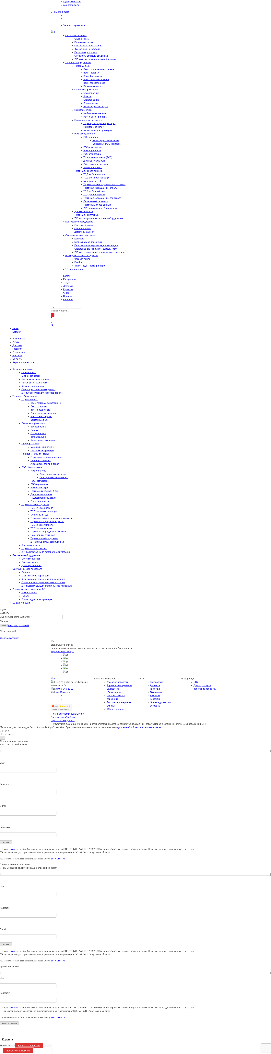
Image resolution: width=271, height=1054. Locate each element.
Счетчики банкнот (83, 225)
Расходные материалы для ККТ (81, 255)
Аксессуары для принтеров (97, 130)
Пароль (4, 621)
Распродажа (18, 338)
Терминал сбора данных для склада (102, 198)
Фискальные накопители (87, 49)
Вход (4, 626)
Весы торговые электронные (98, 69)
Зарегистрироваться (74, 25)
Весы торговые (91, 73)
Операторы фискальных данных (91, 56)
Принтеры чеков (83, 110)
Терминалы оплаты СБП (87, 215)
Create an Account (9, 638)
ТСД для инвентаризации (96, 177)
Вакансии (17, 355)
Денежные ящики (83, 211)
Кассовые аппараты (76, 35)
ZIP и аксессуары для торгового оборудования (98, 218)
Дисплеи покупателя (94, 161)
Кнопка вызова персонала (88, 242)
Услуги (15, 342)
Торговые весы (82, 66)
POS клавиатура (92, 154)
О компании (18, 352)
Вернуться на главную (62, 651)
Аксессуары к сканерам (95, 106)
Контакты (17, 359)
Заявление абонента (205, 689)
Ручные (87, 96)
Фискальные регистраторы (88, 45)
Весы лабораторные (94, 83)
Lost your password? (18, 625)
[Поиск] (52, 315)
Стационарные (91, 100)
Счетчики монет (82, 228)
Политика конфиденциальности (67, 714)
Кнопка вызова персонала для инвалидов (96, 245)
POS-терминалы (92, 150)
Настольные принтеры (95, 117)
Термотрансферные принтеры (99, 123)
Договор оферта (202, 685)
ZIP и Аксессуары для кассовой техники (95, 59)
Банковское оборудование (79, 222)
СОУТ (197, 682)
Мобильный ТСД (92, 181)
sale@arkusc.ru (71, 5)
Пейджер (79, 238)
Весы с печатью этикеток (96, 79)
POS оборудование (84, 133)
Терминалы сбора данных (88, 171)
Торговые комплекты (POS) (97, 157)
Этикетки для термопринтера (89, 266)
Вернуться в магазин (29, 1045)
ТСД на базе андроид (94, 174)
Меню (15, 328)
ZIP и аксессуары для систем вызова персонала (99, 252)
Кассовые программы (85, 52)
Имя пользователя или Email (16, 617)
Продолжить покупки (18, 1050)
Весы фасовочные (93, 76)
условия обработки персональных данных (140, 727)
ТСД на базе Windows (94, 191)
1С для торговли (74, 269)
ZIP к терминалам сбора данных (100, 208)
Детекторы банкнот (84, 232)
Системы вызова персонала (80, 235)
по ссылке (190, 849)
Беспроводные (91, 93)
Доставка (17, 345)
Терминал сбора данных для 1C (100, 188)
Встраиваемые (91, 103)
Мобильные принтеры (95, 113)
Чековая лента (82, 259)
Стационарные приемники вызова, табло (96, 249)
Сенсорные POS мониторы (106, 144)
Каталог (16, 332)
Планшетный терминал (95, 201)
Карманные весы (92, 86)
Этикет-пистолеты (92, 167)
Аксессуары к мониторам (105, 140)
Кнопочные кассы (83, 42)
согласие (13, 849)
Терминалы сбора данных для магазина (104, 184)
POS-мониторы (91, 137)
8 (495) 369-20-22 (72, 1)
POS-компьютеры (92, 147)
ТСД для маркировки (94, 194)
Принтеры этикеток (93, 127)
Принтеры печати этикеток (88, 120)
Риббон (78, 262)
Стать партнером (60, 12)
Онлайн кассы (81, 39)
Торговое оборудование (78, 62)
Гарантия (17, 349)
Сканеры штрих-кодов (86, 89)
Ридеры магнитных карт (96, 164)
